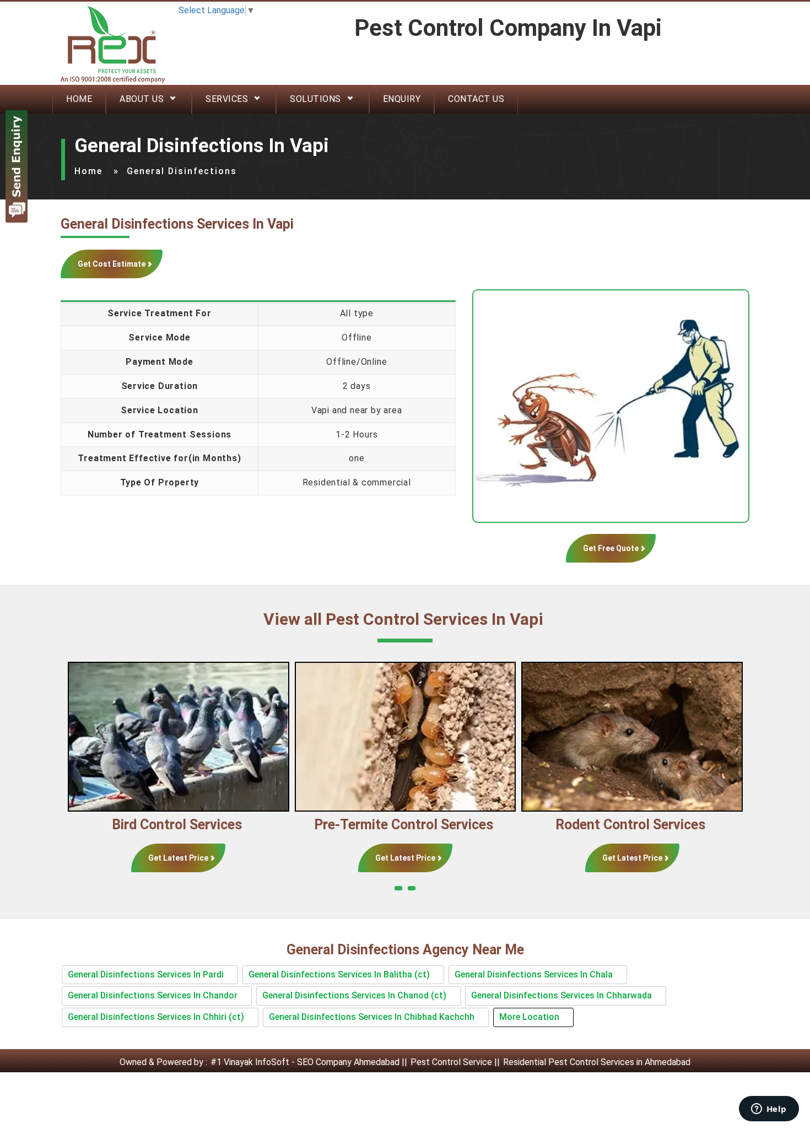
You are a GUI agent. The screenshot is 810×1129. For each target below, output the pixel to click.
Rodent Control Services (609, 825)
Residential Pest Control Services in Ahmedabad (596, 1062)
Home (79, 99)
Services (227, 99)
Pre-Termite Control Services (382, 825)
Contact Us (476, 99)
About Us (142, 99)
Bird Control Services (155, 825)
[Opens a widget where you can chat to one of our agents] (768, 1109)
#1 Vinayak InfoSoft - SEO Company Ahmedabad (304, 1062)
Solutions (315, 99)
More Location (529, 1017)
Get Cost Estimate (111, 264)
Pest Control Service (451, 1062)
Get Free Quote (611, 548)
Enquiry (402, 99)
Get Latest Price (157, 857)
